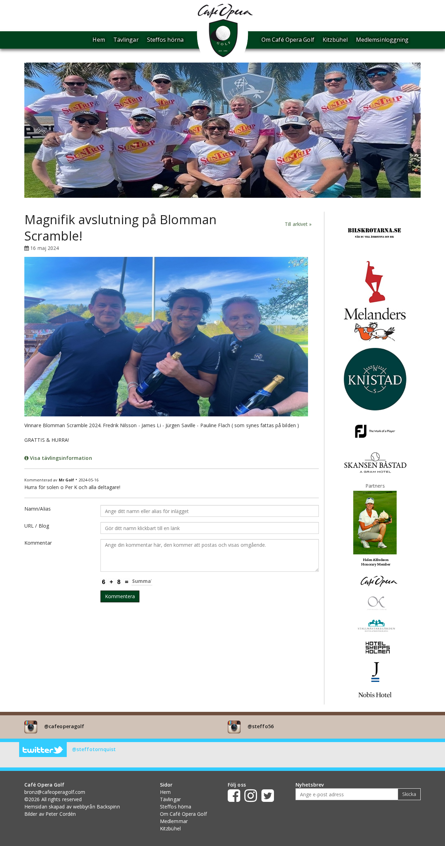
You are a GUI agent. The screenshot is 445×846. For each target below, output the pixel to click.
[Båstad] (375, 462)
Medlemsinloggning (382, 39)
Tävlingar (126, 39)
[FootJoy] (375, 431)
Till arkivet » (298, 224)
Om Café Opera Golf (287, 39)
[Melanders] (375, 325)
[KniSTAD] (375, 378)
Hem (98, 39)
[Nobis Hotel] (374, 694)
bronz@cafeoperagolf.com (54, 792)
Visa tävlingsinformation (60, 458)
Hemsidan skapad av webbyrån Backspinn (72, 806)
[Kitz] (375, 281)
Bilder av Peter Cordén (50, 814)
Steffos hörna (165, 39)
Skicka (409, 794)
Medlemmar (174, 821)
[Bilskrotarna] (375, 234)
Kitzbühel (335, 39)
